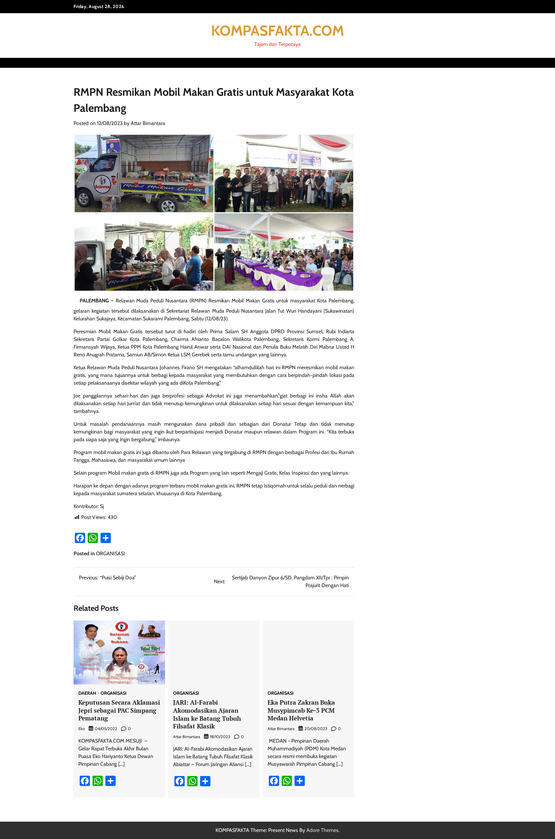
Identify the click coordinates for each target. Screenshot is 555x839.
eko (81, 728)
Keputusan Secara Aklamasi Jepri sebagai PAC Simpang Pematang (119, 710)
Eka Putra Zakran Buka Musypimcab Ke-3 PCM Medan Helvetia (301, 710)
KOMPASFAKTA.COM (277, 30)
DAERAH (87, 693)
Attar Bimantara (148, 123)
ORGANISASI (110, 553)
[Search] (476, 62)
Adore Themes (322, 830)
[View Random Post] (465, 62)
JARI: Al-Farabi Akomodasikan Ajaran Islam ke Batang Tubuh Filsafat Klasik (207, 714)
